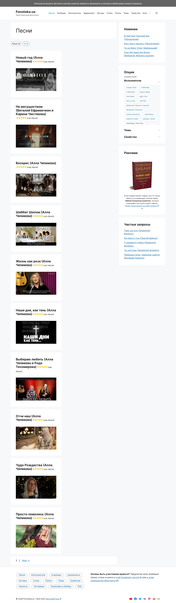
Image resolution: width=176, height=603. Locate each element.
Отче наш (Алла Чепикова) (31, 418)
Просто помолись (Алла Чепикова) (35, 516)
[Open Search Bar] (156, 13)
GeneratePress (52, 599)
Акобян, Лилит (149, 119)
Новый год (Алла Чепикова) (31, 59)
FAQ (79, 586)
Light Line (143, 96)
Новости (23, 586)
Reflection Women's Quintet (137, 105)
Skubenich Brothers (134, 110)
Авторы (100, 13)
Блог (145, 13)
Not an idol (130, 101)
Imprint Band (144, 92)
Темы (126, 13)
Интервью (39, 586)
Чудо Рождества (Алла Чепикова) (34, 467)
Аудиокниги (88, 13)
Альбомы (61, 13)
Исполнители (74, 13)
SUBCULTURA (132, 119)
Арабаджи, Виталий (134, 123)
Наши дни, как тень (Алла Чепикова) (36, 312)
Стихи (109, 13)
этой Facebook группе (127, 577)
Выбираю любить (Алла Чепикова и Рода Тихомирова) (34, 363)
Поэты (118, 13)
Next (26, 560)
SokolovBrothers (133, 114)
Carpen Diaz (131, 87)
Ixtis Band (130, 96)
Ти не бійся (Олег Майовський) (140, 48)
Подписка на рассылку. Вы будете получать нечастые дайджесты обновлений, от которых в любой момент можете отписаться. (88, 3)
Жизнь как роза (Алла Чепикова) (33, 263)
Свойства (135, 13)
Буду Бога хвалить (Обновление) (141, 43)
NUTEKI (143, 101)
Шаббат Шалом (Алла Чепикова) (33, 214)
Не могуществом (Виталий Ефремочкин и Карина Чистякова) (34, 112)
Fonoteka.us (25, 12)
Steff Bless (149, 114)
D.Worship (145, 87)
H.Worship (130, 92)
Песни (52, 13)
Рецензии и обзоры (61, 586)
